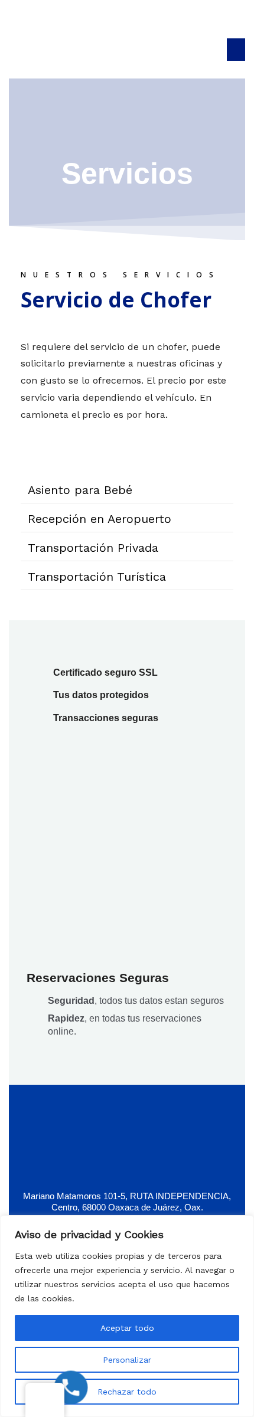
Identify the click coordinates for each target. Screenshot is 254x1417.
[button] (236, 49)
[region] (127, 1316)
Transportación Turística (97, 577)
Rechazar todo (127, 1391)
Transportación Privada (93, 548)
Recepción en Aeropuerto (99, 519)
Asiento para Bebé (80, 490)
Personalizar (127, 1359)
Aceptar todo (127, 1328)
